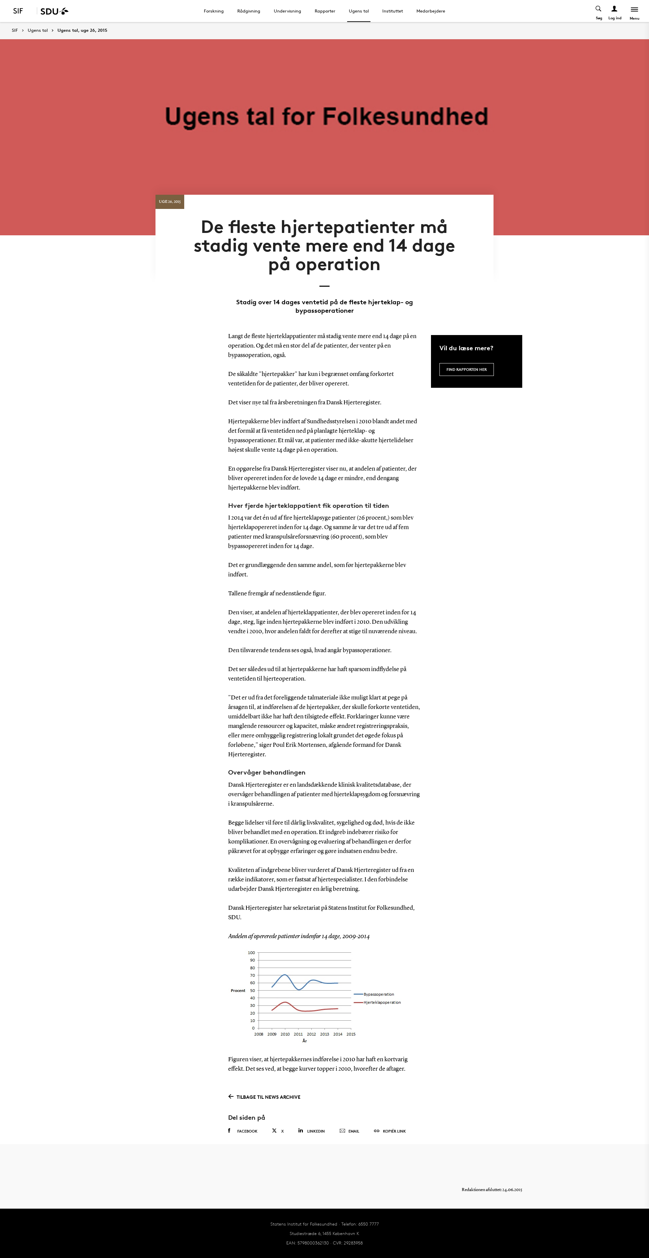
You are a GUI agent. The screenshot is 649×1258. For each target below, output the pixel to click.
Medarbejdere (430, 11)
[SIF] (22, 11)
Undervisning (287, 11)
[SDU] (53, 11)
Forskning (214, 11)
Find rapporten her (467, 369)
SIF (15, 30)
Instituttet (392, 11)
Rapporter (325, 11)
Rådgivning (248, 11)
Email (353, 1131)
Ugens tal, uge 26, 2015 (82, 30)
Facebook (247, 1131)
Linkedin (316, 1131)
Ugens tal (359, 11)
